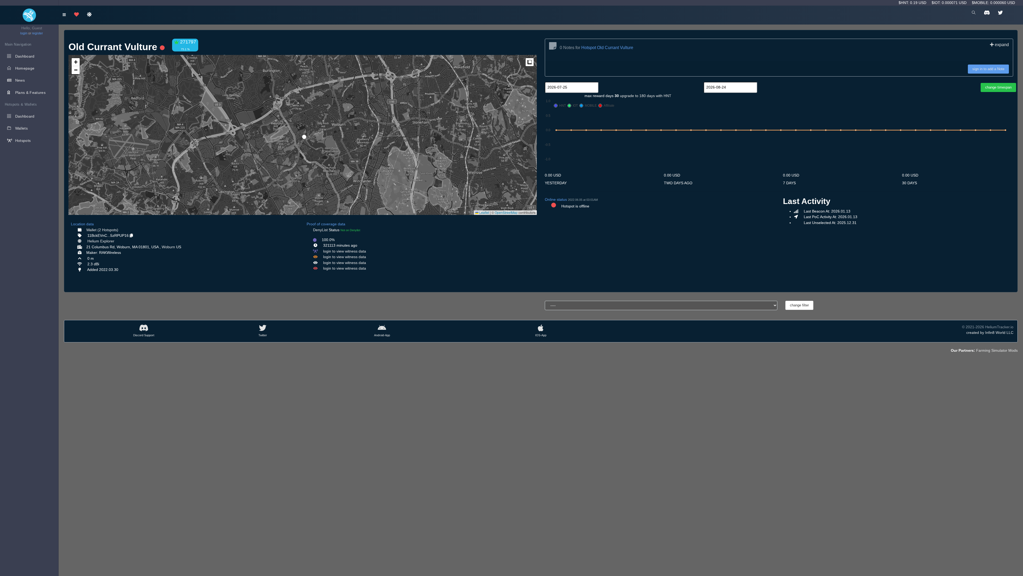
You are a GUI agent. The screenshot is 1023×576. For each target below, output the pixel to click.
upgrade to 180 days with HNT (645, 96)
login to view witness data (344, 251)
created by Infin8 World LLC (989, 332)
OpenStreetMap (506, 212)
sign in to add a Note (988, 69)
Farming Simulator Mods (997, 350)
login (23, 33)
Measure (530, 62)
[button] (302, 134)
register (37, 33)
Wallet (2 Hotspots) (102, 230)
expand (1001, 44)
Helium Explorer (100, 241)
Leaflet (483, 212)
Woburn (168, 247)
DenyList (320, 230)
